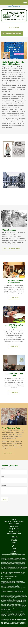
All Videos (14, 551)
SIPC (5, 583)
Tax (14, 545)
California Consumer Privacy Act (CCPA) (16, 573)
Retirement (14, 539)
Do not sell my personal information (9, 576)
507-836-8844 (15, 27)
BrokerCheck (3, 555)
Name (3, 468)
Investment (14, 540)
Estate (14, 542)
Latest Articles (14, 550)
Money (14, 547)
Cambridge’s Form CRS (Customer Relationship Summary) (12, 591)
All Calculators (14, 553)
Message (3, 485)
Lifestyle (14, 548)
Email (2, 477)
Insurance (14, 544)
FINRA (2, 583)
